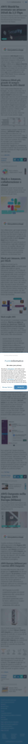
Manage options (7, 387)
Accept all (21, 387)
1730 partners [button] (10, 368)
